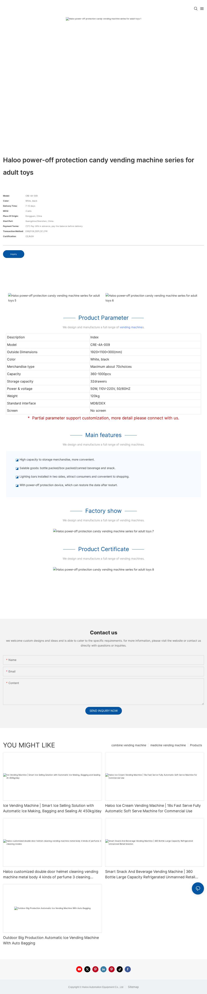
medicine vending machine (168, 745)
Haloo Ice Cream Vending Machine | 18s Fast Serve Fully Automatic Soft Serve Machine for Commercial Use (153, 808)
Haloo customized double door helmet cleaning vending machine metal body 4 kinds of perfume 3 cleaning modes (50, 874)
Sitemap (133, 987)
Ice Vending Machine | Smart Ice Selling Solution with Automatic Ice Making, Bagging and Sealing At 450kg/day (52, 808)
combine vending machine (128, 745)
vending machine (131, 327)
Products (196, 745)
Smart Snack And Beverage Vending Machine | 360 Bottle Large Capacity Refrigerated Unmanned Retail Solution (150, 874)
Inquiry (13, 254)
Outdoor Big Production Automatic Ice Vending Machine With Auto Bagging (51, 940)
